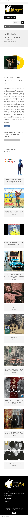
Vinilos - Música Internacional (10, 41)
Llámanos (8, 3)
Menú (9, 26)
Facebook (7, 126)
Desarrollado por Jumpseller (15, 509)
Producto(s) (11, 17)
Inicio (5, 39)
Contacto (7, 501)
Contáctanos (8, 139)
